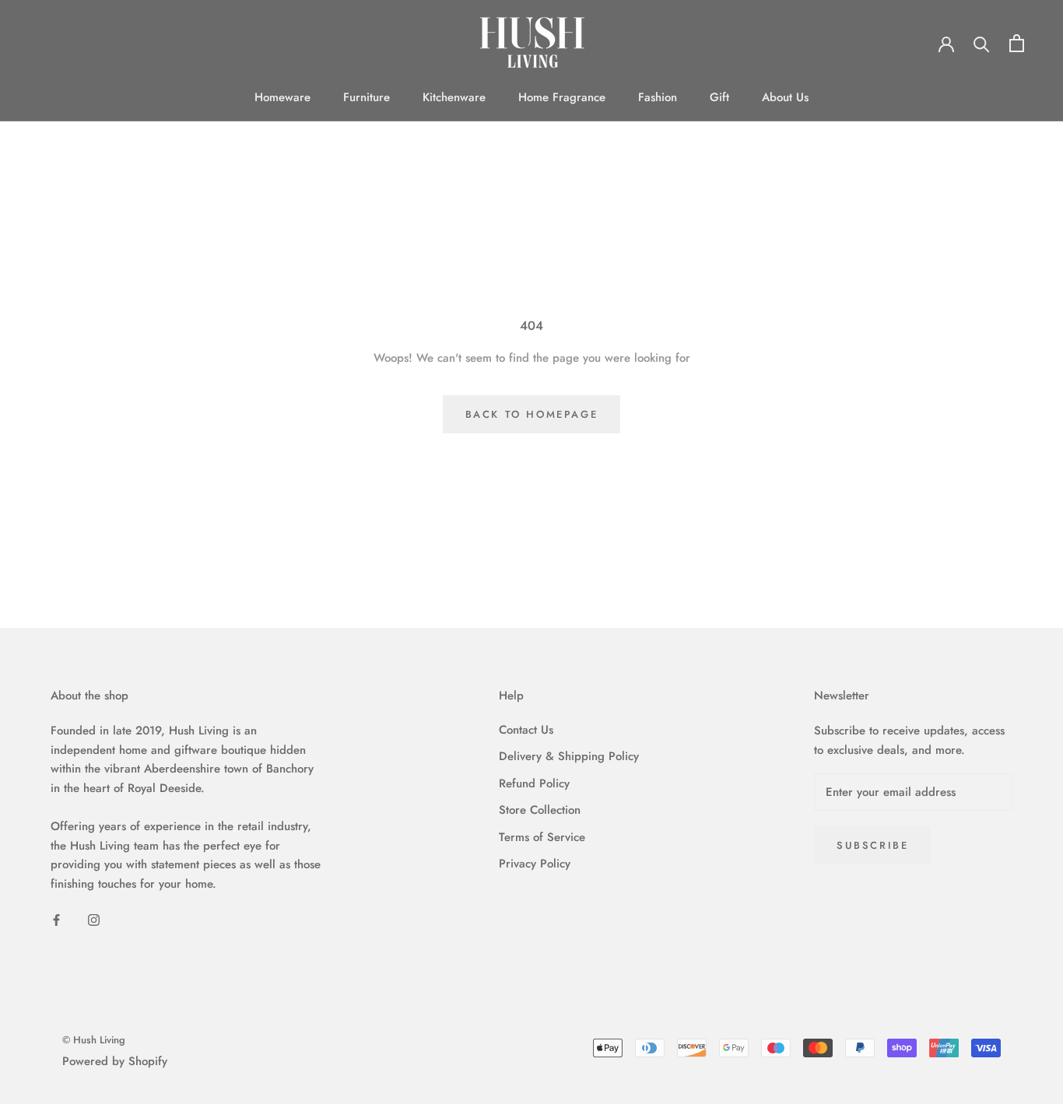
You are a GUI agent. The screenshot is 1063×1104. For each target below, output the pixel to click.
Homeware (282, 97)
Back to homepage (531, 414)
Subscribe (872, 845)
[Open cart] (1016, 43)
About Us (785, 97)
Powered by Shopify (114, 1061)
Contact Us (526, 729)
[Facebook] (56, 919)
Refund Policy (534, 783)
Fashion (657, 97)
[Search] (982, 43)
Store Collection (540, 809)
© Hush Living (93, 1039)
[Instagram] (94, 919)
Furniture (366, 97)
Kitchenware (454, 97)
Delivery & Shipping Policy (569, 756)
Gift (719, 97)
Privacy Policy (534, 863)
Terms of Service (542, 837)
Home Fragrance (561, 97)
